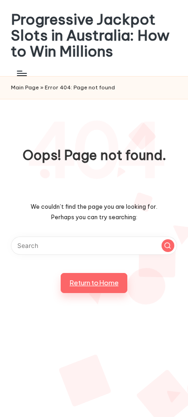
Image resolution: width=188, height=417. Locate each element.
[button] (168, 245)
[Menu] (21, 73)
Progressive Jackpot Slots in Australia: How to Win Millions (90, 35)
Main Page (25, 87)
